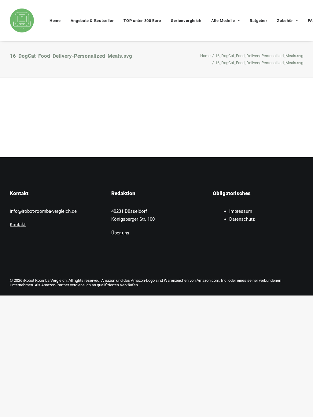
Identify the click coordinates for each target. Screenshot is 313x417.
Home (55, 20)
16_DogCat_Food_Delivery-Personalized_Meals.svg (259, 55)
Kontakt (18, 224)
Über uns (120, 233)
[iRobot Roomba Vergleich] (22, 20)
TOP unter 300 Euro (142, 20)
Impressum (240, 211)
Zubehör (285, 20)
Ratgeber (258, 20)
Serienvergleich (186, 20)
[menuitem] (55, 20)
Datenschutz (242, 219)
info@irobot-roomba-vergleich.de (43, 211)
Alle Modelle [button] (223, 20)
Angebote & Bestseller (92, 20)
